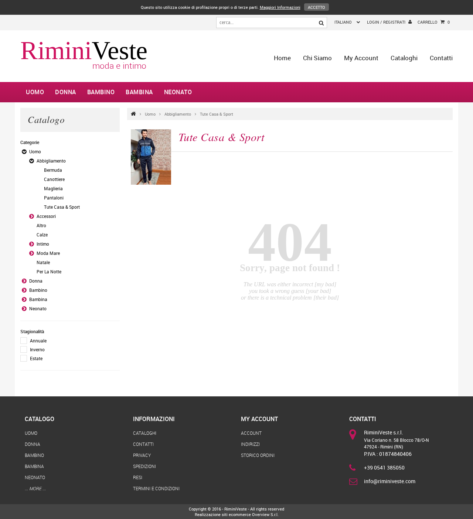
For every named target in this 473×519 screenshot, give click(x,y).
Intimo (43, 244)
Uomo (35, 92)
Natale (43, 262)
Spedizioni (144, 466)
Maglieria (53, 188)
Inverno (37, 349)
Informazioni (154, 419)
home (282, 58)
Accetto (316, 7)
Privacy (142, 455)
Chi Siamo (317, 58)
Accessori (46, 216)
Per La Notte (49, 271)
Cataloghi (404, 58)
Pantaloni (54, 198)
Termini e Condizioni (156, 488)
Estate (36, 358)
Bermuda (53, 170)
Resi (137, 477)
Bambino (101, 92)
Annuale (38, 341)
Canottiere (54, 179)
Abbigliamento (177, 114)
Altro (41, 225)
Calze (42, 235)
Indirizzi (250, 444)
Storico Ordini (258, 455)
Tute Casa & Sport (216, 114)
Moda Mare (48, 253)
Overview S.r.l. (265, 514)
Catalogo (39, 419)
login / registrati (386, 22)
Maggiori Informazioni (280, 7)
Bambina (139, 92)
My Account (361, 58)
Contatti (441, 58)
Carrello (434, 22)
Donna (65, 92)
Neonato (178, 92)
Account (251, 433)
